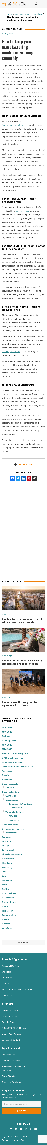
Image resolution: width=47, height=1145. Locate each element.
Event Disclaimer (9, 1076)
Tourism (6, 919)
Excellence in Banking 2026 (15, 753)
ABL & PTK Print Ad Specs (14, 1028)
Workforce (7, 928)
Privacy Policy (8, 1054)
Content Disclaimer (11, 1060)
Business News (22, 13)
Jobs (4, 871)
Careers (5, 983)
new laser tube (22, 210)
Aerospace (7, 770)
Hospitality (7, 867)
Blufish (21, 1140)
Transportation (9, 915)
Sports (5, 906)
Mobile (5, 884)
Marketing (7, 880)
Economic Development (13, 828)
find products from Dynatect (14, 125)
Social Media (8, 897)
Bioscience (7, 779)
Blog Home (26, 464)
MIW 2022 (7, 731)
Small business (9, 893)
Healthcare (7, 863)
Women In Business (14, 812)
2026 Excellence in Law (13, 757)
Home (9, 13)
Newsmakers (11, 800)
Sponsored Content (11, 1039)
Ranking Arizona (10, 740)
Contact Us (7, 995)
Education (6, 841)
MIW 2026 (7, 727)
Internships (7, 977)
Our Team (6, 971)
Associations (11, 832)
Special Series (9, 902)
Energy (5, 845)
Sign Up (21, 1111)
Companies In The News (20, 804)
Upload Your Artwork (11, 1033)
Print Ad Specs (8, 1022)
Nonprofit (9, 787)
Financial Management (13, 854)
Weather (6, 923)
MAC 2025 (7, 749)
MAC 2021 (17, 807)
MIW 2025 (7, 744)
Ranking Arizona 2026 (12, 762)
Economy (6, 837)
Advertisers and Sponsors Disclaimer (13, 1068)
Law (4, 876)
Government (8, 858)
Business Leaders (10, 792)
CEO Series (10, 795)
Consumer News (10, 824)
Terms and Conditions (12, 1082)
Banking (6, 775)
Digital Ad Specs (9, 1016)
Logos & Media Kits (10, 1010)
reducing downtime (11, 351)
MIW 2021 (14, 815)
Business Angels (10, 783)
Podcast (6, 736)
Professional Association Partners (17, 989)
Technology (36, 13)
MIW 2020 (14, 820)
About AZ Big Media (11, 965)
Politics (5, 889)
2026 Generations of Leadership (17, 766)
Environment (8, 850)
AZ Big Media (8, 33)
